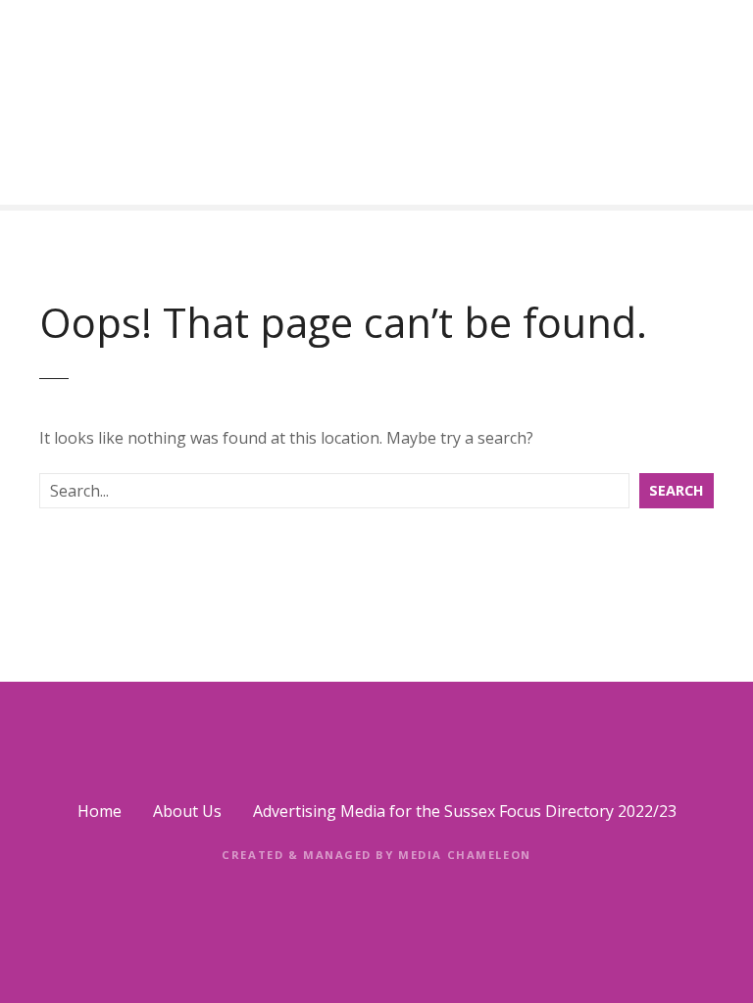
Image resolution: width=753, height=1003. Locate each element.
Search (676, 490)
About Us (187, 811)
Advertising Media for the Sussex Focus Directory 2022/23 (465, 811)
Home (99, 811)
